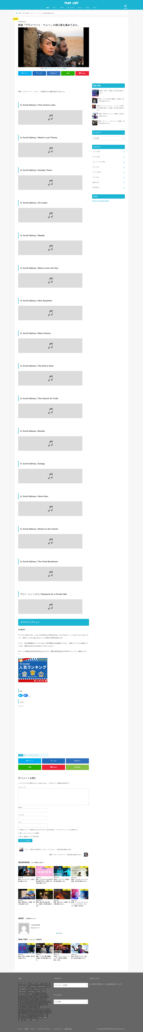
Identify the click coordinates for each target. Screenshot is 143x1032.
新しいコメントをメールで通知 (29, 833)
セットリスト (70, 7)
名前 (20, 807)
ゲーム (80, 7)
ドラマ (62, 7)
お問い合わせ (68, 1029)
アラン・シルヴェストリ (39, 994)
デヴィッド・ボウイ (24, 1007)
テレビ (95, 7)
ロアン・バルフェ (31, 1017)
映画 (47, 7)
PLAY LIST (71, 3)
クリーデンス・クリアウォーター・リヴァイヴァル (32, 999)
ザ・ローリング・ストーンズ (26, 1004)
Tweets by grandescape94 (100, 201)
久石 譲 (39, 1017)
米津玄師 (27, 1020)
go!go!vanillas (41, 986)
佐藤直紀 (45, 1017)
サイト (20, 822)
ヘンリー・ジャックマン (25, 1012)
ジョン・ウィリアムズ (41, 1004)
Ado (44, 984)
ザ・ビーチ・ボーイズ (44, 1002)
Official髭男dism (23, 989)
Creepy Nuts (33, 986)
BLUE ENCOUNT (23, 986)
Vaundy (38, 991)
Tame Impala (31, 991)
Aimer (48, 984)
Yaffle (43, 991)
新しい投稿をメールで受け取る (29, 836)
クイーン (45, 996)
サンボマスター (23, 1002)
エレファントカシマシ (24, 996)
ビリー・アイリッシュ (24, 1009)
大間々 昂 (21, 1020)
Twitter (60, 933)
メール (21, 815)
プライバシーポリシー (44, 1029)
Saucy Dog (37, 989)
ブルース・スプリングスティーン (41, 1009)
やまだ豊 (29, 994)
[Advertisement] (53, 82)
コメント (21, 787)
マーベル (32, 1015)
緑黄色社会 (35, 1020)
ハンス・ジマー (35, 1007)
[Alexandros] (22, 994)
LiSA (48, 986)
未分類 (96, 187)
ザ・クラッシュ (33, 1002)
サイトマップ (57, 1029)
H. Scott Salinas (30, 755)
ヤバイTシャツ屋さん (41, 1015)
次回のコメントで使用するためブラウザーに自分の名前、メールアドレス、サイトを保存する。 (49, 829)
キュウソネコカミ (36, 996)
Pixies (30, 989)
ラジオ (87, 7)
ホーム (20, 1029)
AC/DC (39, 984)
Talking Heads (22, 991)
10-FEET (33, 984)
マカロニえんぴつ (23, 1015)
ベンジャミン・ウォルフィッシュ (42, 1012)
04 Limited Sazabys (24, 984)
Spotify (43, 989)
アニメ (54, 7)
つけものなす (35, 925)
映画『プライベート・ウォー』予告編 (55, 68)
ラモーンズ (22, 1017)
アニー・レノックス (42, 755)
